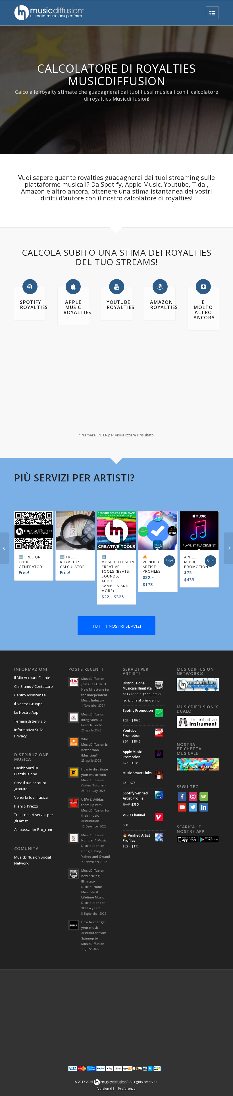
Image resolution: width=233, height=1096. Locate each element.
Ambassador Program (33, 815)
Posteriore (210, 533)
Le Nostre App (26, 697)
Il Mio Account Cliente (32, 663)
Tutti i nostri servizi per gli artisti (33, 803)
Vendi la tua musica (31, 782)
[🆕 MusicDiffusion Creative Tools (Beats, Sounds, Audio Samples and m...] (4, 548)
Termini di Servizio (30, 706)
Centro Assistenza (30, 680)
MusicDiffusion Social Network (32, 845)
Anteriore (22, 533)
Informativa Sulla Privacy (28, 718)
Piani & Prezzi (26, 791)
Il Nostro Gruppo (28, 689)
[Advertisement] (116, 999)
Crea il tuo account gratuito (30, 771)
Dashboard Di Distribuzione (26, 756)
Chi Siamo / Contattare (33, 671)
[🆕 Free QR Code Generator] (228, 548)
